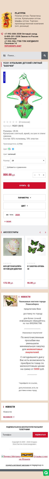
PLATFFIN (20, 13)
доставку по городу (32, 313)
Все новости (7, 417)
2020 (17, 215)
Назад (8, 221)
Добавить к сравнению (16, 167)
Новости (7, 412)
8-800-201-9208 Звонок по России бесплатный (21, 37)
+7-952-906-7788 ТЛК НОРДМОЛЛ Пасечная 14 (21, 42)
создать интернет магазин (17, 465)
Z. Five (19, 144)
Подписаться (40, 435)
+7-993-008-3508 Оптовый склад (20, 34)
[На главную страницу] (7, 20)
